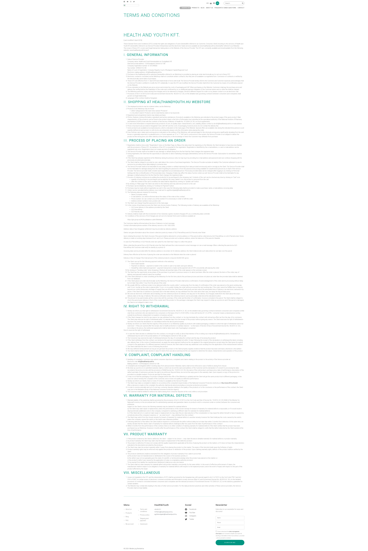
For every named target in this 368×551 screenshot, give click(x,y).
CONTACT (241, 8)
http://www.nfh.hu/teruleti (229, 383)
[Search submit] (242, 3)
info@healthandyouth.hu (146, 361)
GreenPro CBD (186, 7)
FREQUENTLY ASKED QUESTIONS (225, 8)
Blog (202, 8)
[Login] (214, 3)
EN (217, 3)
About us (209, 8)
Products (195, 8)
